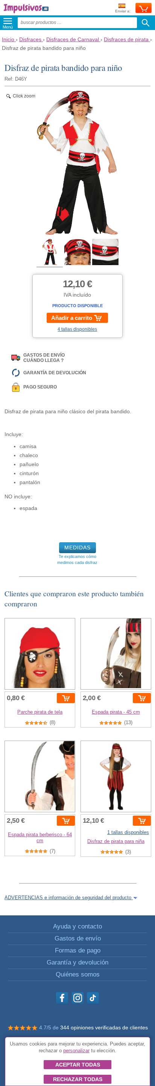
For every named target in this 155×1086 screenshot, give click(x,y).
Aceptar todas (77, 1065)
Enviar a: (123, 11)
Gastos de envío (78, 938)
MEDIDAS (77, 547)
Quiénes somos (78, 974)
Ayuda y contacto (77, 926)
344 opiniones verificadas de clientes (104, 1027)
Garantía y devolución (77, 962)
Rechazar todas (77, 1079)
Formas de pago (77, 950)
